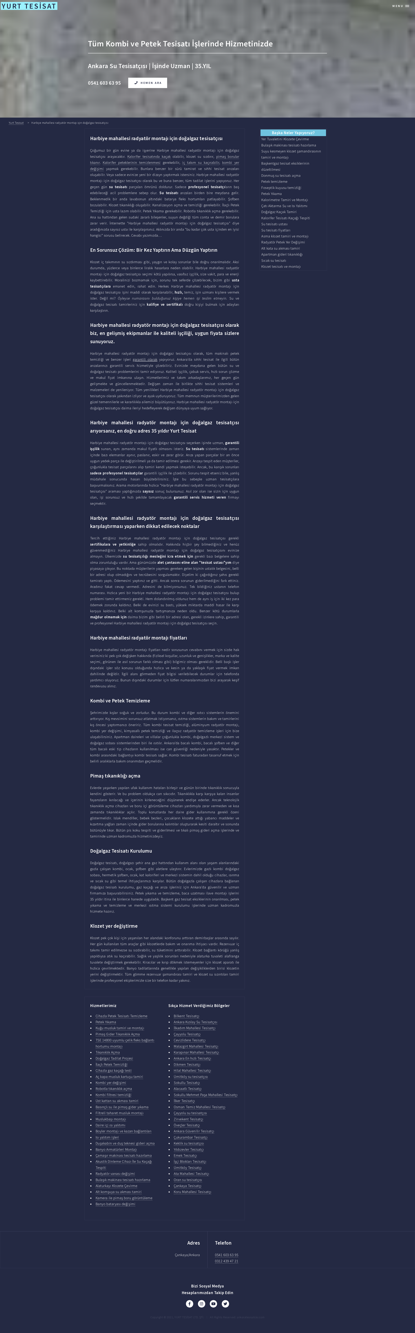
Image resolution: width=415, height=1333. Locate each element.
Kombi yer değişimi (111, 1082)
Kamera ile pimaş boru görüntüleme (124, 1198)
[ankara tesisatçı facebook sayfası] (189, 1304)
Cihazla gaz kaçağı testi (114, 1070)
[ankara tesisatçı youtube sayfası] (213, 1304)
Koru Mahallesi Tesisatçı (192, 1191)
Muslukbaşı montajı (111, 1119)
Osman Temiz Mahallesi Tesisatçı (199, 1107)
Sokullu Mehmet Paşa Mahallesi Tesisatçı (205, 1094)
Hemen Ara (151, 83)
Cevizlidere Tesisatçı (190, 1040)
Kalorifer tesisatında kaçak (149, 156)
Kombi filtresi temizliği (114, 1094)
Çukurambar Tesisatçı (191, 1137)
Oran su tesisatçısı (188, 1179)
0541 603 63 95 (226, 1255)
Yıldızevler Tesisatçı (189, 1149)
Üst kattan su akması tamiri (117, 1100)
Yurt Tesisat (16, 123)
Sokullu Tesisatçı (187, 1082)
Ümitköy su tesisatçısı (191, 1076)
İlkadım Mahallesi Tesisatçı (194, 1028)
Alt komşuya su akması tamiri (119, 1191)
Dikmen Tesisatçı (187, 1064)
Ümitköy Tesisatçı (188, 1167)
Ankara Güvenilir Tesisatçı (194, 1131)
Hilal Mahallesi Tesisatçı (192, 1070)
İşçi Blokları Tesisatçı (190, 1161)
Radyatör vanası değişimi (115, 1173)
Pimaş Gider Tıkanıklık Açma (118, 1034)
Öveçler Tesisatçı (187, 1125)
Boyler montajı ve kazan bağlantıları (124, 1131)
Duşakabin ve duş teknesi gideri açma (125, 1143)
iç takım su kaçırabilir (200, 162)
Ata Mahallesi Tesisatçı (191, 1173)
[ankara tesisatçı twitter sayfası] (225, 1304)
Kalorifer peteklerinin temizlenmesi (132, 162)
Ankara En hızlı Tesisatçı (192, 1058)
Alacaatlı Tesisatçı (188, 1088)
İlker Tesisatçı (184, 1100)
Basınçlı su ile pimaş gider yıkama (122, 1107)
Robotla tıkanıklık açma (114, 1088)
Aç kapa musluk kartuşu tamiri (119, 1076)
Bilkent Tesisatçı (186, 1016)
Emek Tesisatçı (185, 1155)
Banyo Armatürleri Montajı (116, 1149)
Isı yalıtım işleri (107, 1137)
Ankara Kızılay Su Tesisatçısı (195, 1022)
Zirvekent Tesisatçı (188, 1119)
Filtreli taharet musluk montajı (120, 1113)
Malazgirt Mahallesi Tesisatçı (196, 1046)
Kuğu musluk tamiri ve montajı (120, 1028)
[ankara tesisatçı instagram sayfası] (201, 1304)
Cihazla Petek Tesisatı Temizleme (122, 1016)
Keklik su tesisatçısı (189, 1143)
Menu (398, 6)
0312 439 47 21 (226, 1261)
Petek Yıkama (106, 1022)
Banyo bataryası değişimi (116, 1204)
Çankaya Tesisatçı (188, 1185)
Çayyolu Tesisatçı (187, 1034)
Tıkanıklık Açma (108, 1052)
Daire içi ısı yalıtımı (110, 1125)
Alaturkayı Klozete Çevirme (116, 1185)
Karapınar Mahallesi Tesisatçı (196, 1052)
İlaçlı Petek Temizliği (112, 1064)
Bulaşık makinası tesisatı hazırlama (123, 1179)
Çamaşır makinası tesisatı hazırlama (124, 1155)
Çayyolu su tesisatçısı (190, 1113)
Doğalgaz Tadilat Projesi (114, 1058)
